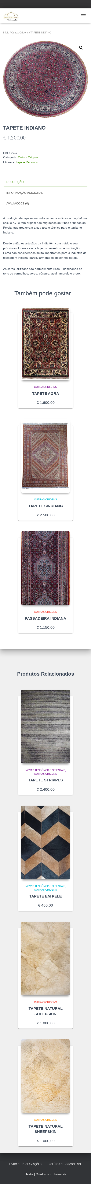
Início (6, 32)
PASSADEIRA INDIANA (45, 618)
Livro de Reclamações (25, 1164)
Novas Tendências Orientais (45, 770)
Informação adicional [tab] (24, 192)
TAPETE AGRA (45, 393)
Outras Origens (20, 32)
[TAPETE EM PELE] (45, 842)
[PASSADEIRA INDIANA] (45, 568)
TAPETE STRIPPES (45, 780)
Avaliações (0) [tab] (17, 203)
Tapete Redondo (27, 162)
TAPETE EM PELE (45, 896)
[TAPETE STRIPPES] (45, 726)
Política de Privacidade (65, 1164)
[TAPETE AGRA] (45, 343)
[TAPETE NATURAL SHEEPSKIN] (45, 958)
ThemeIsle (59, 1174)
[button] (81, 48)
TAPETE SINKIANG (45, 506)
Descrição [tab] (15, 182)
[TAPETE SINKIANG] (45, 456)
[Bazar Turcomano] (12, 16)
